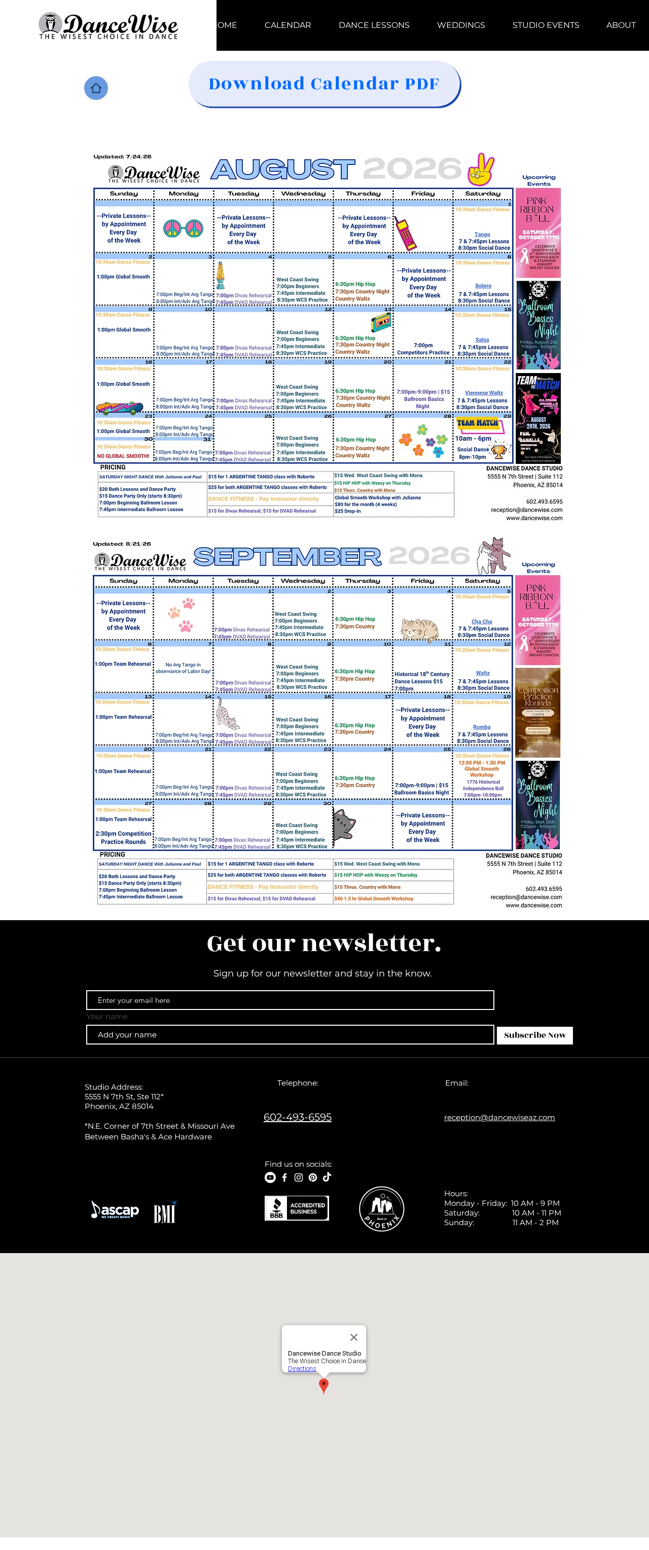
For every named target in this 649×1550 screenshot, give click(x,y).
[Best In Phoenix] (382, 1208)
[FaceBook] (284, 1177)
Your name (107, 1016)
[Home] (96, 88)
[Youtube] (270, 1177)
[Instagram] (298, 1177)
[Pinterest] (312, 1177)
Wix (441, 1545)
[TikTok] (327, 1177)
